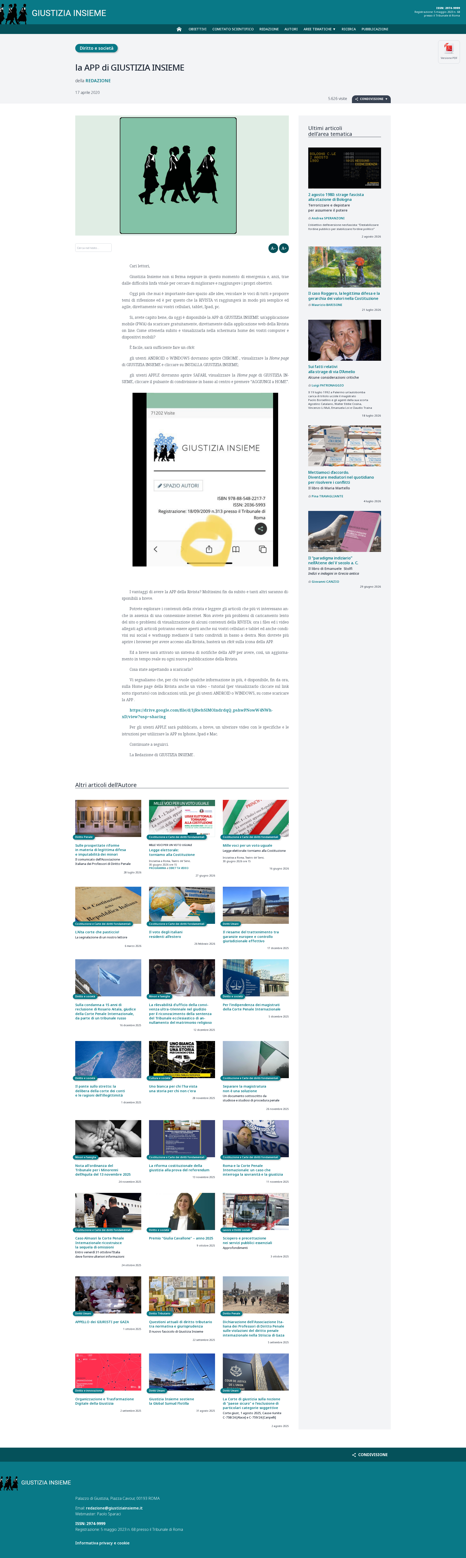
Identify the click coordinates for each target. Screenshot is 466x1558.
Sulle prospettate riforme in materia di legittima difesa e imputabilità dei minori (100, 850)
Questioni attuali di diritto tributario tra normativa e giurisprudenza (180, 1324)
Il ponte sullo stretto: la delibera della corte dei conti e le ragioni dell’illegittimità (100, 1091)
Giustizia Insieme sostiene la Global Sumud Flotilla (171, 1401)
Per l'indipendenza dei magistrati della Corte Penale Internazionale (252, 1006)
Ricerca (349, 29)
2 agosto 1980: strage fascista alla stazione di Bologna (336, 197)
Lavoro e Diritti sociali (236, 1230)
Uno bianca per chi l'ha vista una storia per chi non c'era (173, 1088)
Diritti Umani (231, 924)
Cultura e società (159, 1078)
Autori (291, 29)
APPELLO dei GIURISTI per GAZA (102, 1322)
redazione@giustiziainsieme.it (114, 1508)
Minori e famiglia (159, 996)
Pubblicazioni (375, 29)
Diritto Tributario (159, 1313)
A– (273, 248)
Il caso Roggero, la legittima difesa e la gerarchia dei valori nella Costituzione (344, 296)
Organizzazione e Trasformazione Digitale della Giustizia (104, 1401)
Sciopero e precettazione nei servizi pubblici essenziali (247, 1240)
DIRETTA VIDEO (179, 868)
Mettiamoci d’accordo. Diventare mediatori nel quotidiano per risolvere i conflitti (341, 477)
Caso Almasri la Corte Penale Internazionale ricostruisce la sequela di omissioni (99, 1242)
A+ (284, 248)
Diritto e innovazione (88, 1390)
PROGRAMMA (157, 868)
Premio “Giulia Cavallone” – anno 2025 (181, 1238)
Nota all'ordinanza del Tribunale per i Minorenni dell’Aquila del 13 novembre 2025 (102, 1170)
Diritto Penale (83, 837)
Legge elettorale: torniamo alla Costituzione (172, 852)
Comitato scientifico (233, 29)
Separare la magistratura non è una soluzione (244, 1088)
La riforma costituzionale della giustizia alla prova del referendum (179, 1167)
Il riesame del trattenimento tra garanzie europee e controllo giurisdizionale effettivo (251, 936)
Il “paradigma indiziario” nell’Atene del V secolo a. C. (333, 560)
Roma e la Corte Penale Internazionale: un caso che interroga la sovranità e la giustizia (253, 1170)
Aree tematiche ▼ (320, 29)
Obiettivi (198, 29)
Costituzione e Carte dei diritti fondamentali (176, 837)
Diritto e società (97, 48)
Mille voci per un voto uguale (247, 845)
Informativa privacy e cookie (102, 1543)
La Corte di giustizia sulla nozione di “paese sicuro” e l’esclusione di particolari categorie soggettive (251, 1403)
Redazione (269, 29)
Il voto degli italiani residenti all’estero (166, 934)
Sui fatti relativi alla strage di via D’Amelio (331, 369)
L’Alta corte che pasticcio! (97, 932)
